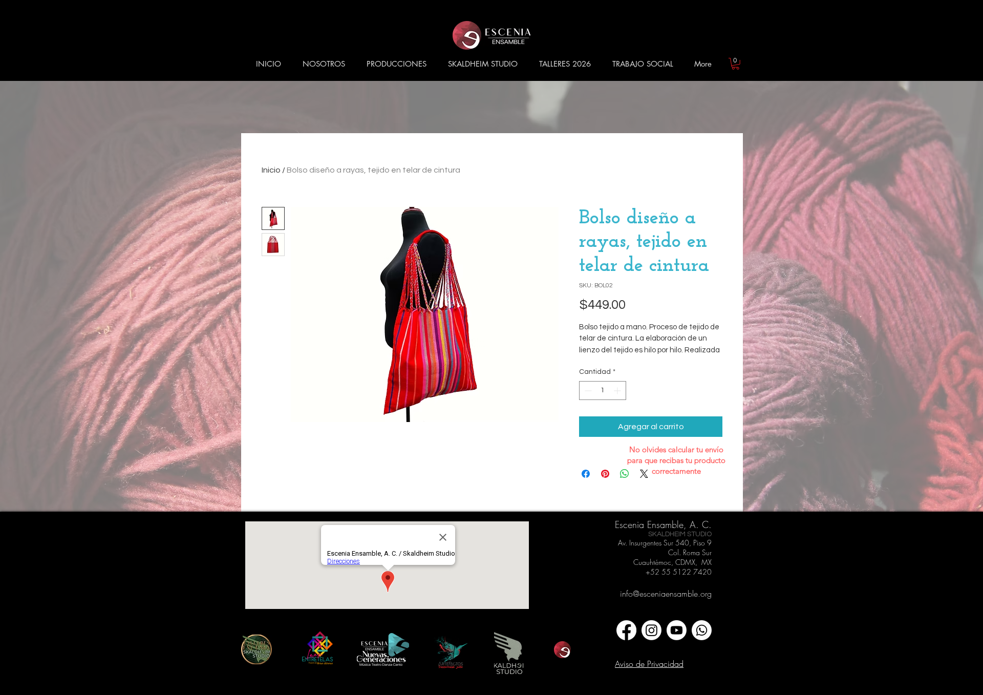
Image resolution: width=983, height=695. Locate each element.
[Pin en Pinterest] (605, 474)
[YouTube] (677, 630)
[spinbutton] (602, 390)
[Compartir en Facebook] (586, 474)
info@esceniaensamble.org (666, 593)
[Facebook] (626, 630)
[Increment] (618, 390)
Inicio (271, 170)
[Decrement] (587, 390)
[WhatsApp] (702, 630)
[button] (324, 64)
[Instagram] (651, 630)
